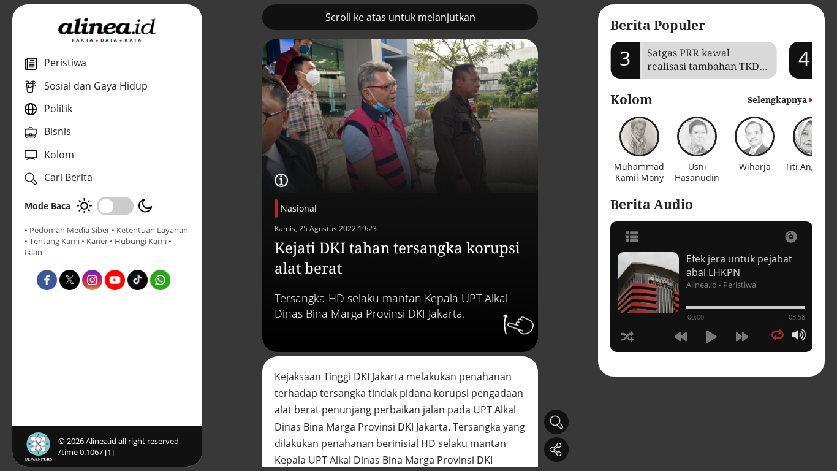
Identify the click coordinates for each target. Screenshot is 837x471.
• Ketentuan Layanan (150, 230)
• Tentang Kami (52, 241)
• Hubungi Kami (138, 241)
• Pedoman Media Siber (67, 230)
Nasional (299, 208)
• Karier (94, 241)
